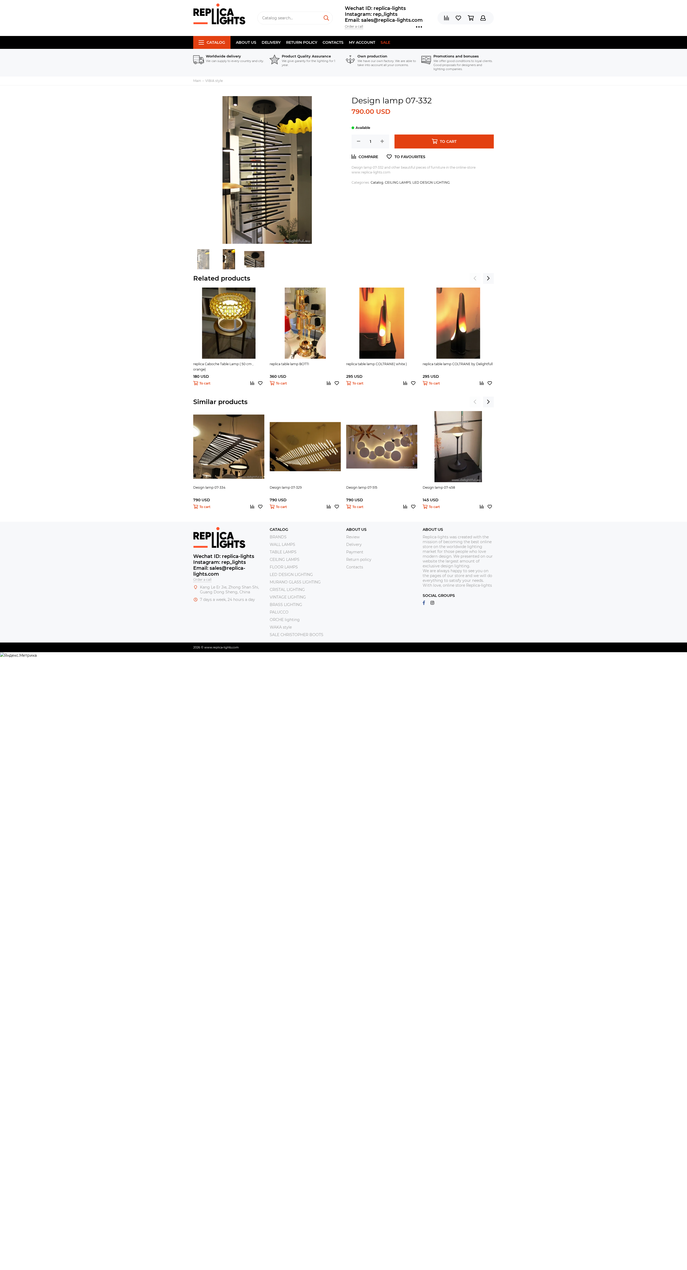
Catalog (216, 42)
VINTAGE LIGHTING (288, 597)
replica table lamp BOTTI (289, 364)
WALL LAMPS (282, 544)
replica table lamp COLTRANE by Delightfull (458, 364)
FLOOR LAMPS (284, 567)
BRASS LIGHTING (286, 604)
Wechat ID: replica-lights (375, 8)
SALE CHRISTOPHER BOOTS (296, 634)
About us (246, 42)
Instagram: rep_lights (371, 14)
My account (362, 42)
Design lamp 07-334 (209, 487)
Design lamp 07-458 (439, 487)
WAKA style (281, 627)
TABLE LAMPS (283, 552)
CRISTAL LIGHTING (287, 589)
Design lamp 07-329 (286, 487)
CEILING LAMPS (398, 182)
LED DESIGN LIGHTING (431, 182)
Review (353, 537)
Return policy (301, 42)
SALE (385, 42)
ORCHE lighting (285, 619)
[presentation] (475, 278)
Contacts (333, 42)
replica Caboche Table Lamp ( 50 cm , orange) (223, 366)
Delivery (271, 42)
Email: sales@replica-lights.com (384, 20)
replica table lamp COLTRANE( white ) (376, 364)
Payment (354, 552)
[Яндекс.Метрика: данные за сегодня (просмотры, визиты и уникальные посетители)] (18, 655)
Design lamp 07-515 (361, 487)
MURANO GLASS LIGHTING (295, 582)
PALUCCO (279, 612)
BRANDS (278, 537)
